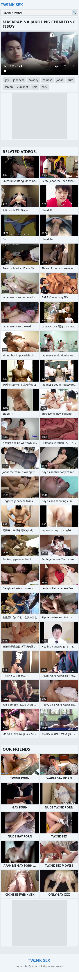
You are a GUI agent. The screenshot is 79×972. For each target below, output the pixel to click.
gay (6, 80)
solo (34, 87)
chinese (47, 80)
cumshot (22, 87)
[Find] (74, 12)
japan (60, 80)
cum (70, 80)
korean (8, 87)
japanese (18, 80)
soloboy (33, 80)
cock (44, 87)
